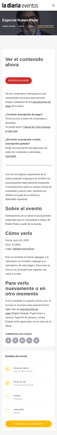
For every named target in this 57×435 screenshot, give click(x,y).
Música (16, 413)
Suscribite (10, 156)
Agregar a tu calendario (28, 424)
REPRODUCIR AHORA (18, 80)
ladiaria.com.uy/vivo (23, 248)
